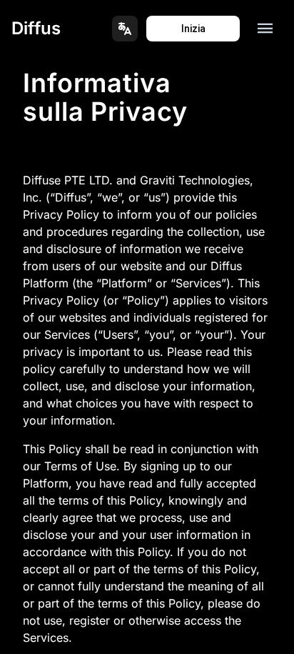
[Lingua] (125, 28)
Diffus (36, 28)
